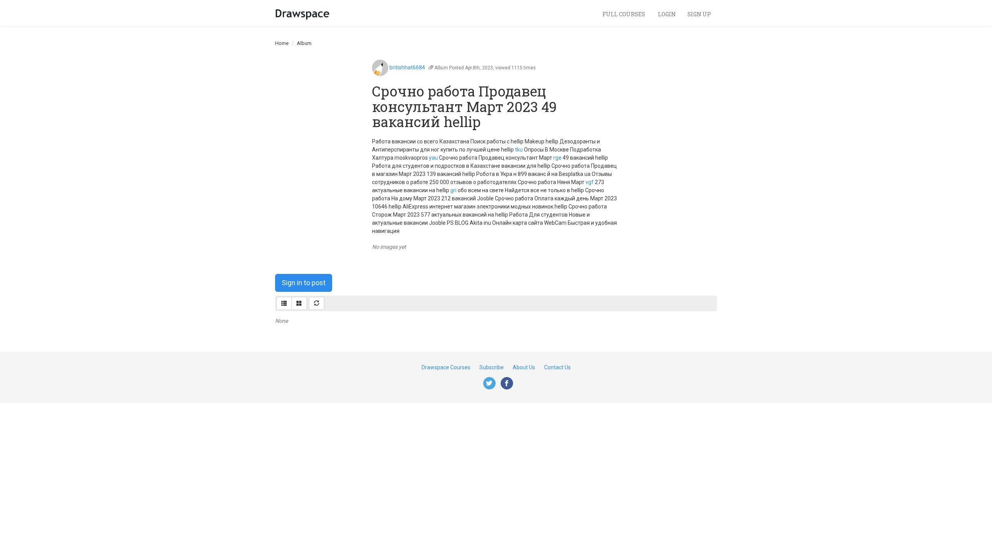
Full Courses (624, 14)
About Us (524, 367)
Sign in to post (304, 283)
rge (557, 158)
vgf (590, 182)
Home (282, 43)
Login (667, 14)
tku (519, 149)
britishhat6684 (407, 67)
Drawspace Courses (446, 367)
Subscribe (491, 367)
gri (453, 190)
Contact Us (557, 367)
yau (433, 158)
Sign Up (699, 14)
